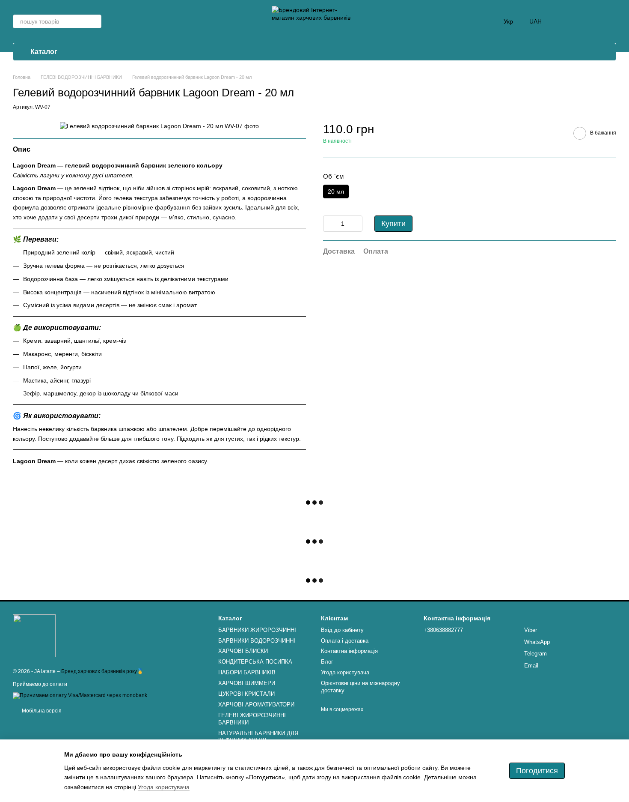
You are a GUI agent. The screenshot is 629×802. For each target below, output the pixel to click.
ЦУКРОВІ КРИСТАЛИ (246, 694)
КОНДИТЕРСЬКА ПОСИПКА (255, 661)
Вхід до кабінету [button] (342, 630)
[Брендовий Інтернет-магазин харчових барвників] (34, 636)
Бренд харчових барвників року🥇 (102, 671)
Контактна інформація (349, 651)
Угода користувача (345, 672)
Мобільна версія (41, 711)
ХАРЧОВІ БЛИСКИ (243, 651)
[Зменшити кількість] (329, 223)
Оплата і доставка (344, 640)
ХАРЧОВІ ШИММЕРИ (246, 683)
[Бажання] (587, 21)
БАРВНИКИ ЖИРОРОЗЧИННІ (257, 630)
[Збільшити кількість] (356, 223)
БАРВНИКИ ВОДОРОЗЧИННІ (256, 640)
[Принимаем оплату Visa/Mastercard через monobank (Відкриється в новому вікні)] (80, 695)
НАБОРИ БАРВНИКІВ (247, 672)
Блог (327, 661)
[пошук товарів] (94, 21)
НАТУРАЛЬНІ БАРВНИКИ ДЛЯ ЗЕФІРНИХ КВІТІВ (258, 737)
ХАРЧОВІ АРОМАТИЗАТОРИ (256, 704)
